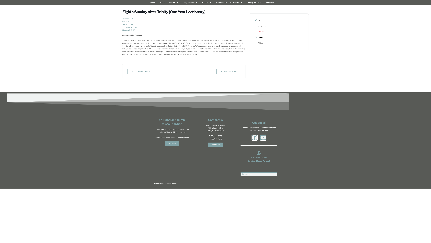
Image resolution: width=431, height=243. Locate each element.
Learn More (172, 143)
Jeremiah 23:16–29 (129, 19)
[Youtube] (263, 138)
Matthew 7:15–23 (128, 30)
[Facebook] (255, 138)
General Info (215, 145)
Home (152, 2)
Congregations (189, 2)
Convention (269, 2)
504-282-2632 (216, 136)
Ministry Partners (254, 2)
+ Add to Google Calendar (141, 71)
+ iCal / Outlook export (228, 71)
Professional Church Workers (227, 2)
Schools (205, 2)
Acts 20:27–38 (127, 24)
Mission (172, 2)
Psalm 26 (125, 21)
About (162, 2)
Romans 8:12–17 (132, 27)
